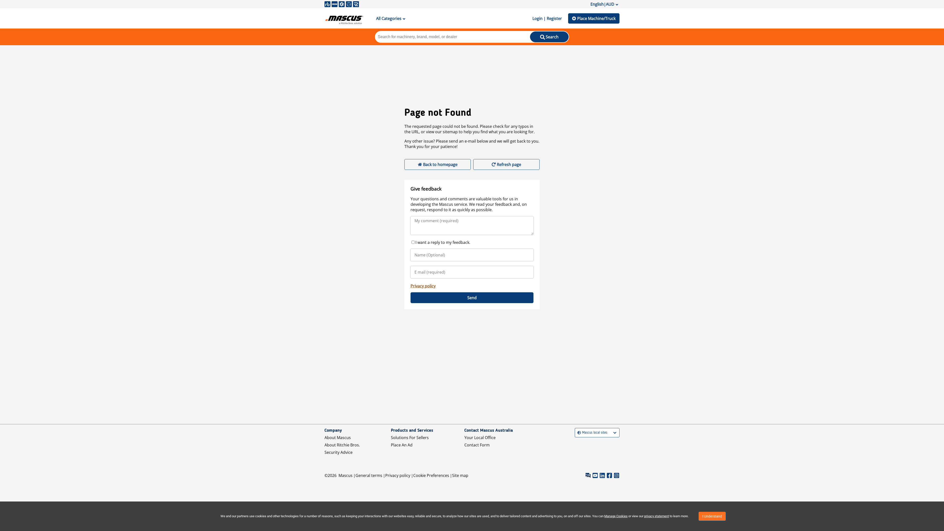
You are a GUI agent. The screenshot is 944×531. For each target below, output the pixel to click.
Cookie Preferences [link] (431, 475)
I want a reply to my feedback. (442, 242)
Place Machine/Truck (596, 18)
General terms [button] (368, 475)
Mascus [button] (346, 475)
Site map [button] (460, 475)
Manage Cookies (616, 516)
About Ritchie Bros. (342, 445)
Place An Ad (402, 445)
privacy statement (656, 516)
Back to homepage (440, 164)
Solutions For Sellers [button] (410, 437)
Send (472, 297)
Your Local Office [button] (480, 437)
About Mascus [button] (337, 437)
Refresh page (509, 164)
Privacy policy (423, 286)
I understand (712, 516)
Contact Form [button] (477, 445)
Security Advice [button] (338, 452)
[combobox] (578, 433)
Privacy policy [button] (397, 475)
